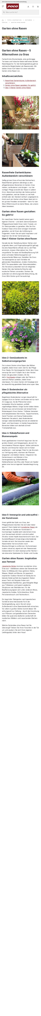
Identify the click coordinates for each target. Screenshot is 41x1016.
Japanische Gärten (9, 566)
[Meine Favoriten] (33, 6)
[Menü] (3, 6)
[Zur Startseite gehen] (12, 6)
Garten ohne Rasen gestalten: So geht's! (20, 85)
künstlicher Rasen (28, 527)
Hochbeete (11, 377)
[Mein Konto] (28, 6)
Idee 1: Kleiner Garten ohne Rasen (18, 88)
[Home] (3, 20)
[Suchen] (4, 12)
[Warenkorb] (37, 6)
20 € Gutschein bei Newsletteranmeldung (14, 1)
